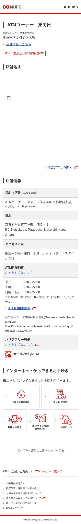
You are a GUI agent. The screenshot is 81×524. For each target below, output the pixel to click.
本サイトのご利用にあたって (21, 503)
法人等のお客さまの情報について (23, 498)
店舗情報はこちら (18, 44)
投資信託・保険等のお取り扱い (22, 488)
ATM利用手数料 (19, 308)
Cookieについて (14, 508)
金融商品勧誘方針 (15, 483)
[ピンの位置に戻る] (9, 98)
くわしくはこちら (20, 272)
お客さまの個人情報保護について (23, 493)
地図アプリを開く (60, 167)
